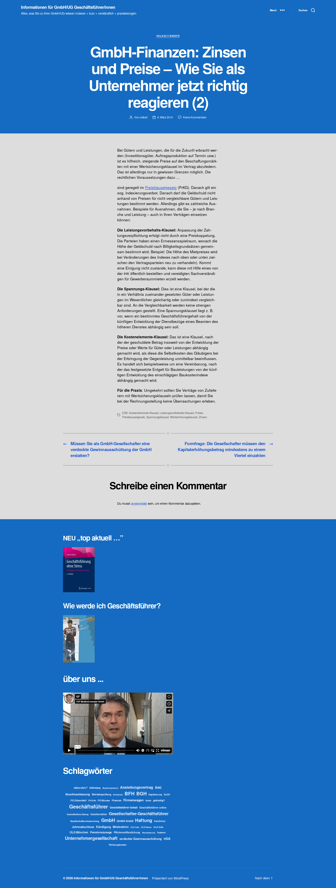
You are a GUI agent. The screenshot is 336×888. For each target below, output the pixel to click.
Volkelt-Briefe (168, 36)
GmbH (108, 820)
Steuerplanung (148, 832)
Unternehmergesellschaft (91, 838)
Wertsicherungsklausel (183, 417)
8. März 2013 (165, 117)
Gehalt (148, 800)
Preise (199, 413)
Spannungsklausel (157, 417)
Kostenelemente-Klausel (144, 413)
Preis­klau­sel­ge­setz (161, 187)
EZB (125, 413)
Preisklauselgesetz (133, 417)
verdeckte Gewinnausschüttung (140, 839)
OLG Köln (158, 827)
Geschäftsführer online (152, 807)
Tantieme (161, 832)
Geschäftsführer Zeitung (78, 814)
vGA (167, 838)
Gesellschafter (98, 814)
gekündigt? (159, 800)
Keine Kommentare (194, 117)
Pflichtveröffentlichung (127, 832)
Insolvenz (159, 821)
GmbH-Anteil (125, 821)
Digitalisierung (155, 794)
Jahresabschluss (83, 827)
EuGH (167, 794)
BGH (141, 793)
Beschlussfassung (77, 794)
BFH (129, 793)
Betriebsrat (118, 794)
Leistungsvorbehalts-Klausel (177, 413)
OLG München (79, 832)
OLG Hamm (146, 827)
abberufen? (80, 787)
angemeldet (139, 503)
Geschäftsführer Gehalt (123, 807)
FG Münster (104, 800)
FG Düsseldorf (79, 800)
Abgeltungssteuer (110, 788)
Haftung (143, 820)
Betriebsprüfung (101, 794)
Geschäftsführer (88, 806)
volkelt (143, 117)
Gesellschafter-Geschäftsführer (139, 813)
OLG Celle (135, 827)
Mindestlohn (121, 827)
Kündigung (103, 827)
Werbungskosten (117, 844)
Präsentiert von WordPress (170, 878)
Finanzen (116, 800)
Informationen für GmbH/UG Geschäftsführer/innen (68, 7)
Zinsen (203, 417)
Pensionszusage (101, 832)
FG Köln (92, 800)
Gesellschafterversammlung (84, 821)
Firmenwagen (133, 800)
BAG (158, 787)
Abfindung (94, 787)
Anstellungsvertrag (136, 787)
